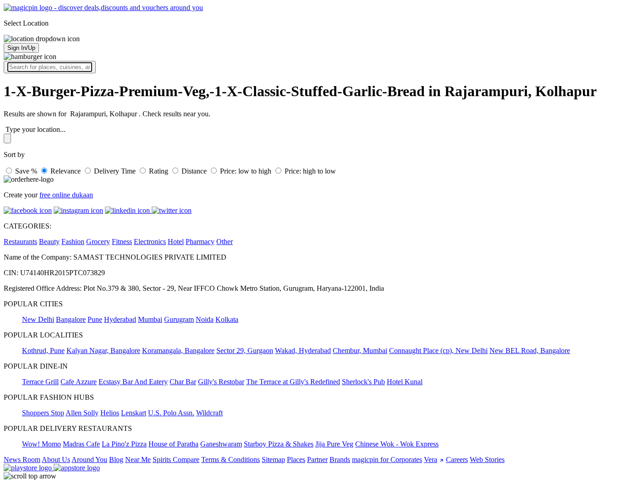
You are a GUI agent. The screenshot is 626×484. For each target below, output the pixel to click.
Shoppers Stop (43, 413)
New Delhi (38, 319)
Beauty (49, 241)
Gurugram (179, 319)
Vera (430, 459)
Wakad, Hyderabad (303, 350)
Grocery (98, 241)
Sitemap (273, 459)
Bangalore (71, 319)
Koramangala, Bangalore (178, 350)
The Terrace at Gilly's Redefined (293, 382)
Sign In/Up (21, 47)
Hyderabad (120, 319)
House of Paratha (173, 444)
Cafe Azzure (78, 382)
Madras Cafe (81, 444)
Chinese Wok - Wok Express (397, 444)
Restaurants (20, 241)
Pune (95, 319)
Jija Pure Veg (334, 444)
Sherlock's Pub (363, 382)
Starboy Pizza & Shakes (278, 444)
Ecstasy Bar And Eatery (133, 382)
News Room (22, 459)
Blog (116, 459)
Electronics (150, 241)
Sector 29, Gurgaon (244, 350)
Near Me (138, 459)
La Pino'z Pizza (124, 444)
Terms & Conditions (230, 459)
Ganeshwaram (221, 444)
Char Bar (183, 382)
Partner (317, 459)
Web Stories (487, 459)
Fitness (122, 241)
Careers (457, 459)
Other (224, 241)
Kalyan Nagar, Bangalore (103, 350)
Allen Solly (82, 413)
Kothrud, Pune (43, 350)
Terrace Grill (40, 382)
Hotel (176, 241)
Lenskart (133, 413)
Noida (205, 319)
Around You (89, 459)
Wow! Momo (41, 444)
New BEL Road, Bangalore (529, 350)
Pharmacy (200, 241)
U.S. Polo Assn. (171, 413)
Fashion (72, 241)
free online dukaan (66, 195)
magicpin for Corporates (387, 459)
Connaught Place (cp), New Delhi (438, 350)
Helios (109, 413)
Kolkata (226, 319)
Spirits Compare (176, 459)
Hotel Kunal (405, 382)
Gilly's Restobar (221, 382)
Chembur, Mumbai (360, 350)
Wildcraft (209, 413)
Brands (339, 459)
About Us (56, 459)
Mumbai (150, 319)
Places (296, 459)
